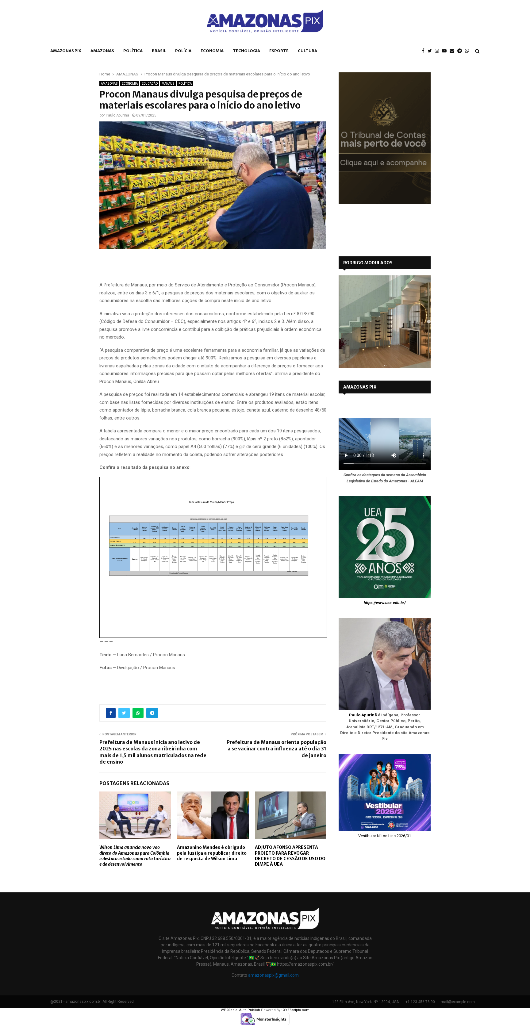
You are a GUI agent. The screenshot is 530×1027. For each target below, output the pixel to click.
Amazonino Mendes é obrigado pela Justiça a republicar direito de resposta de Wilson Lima (212, 853)
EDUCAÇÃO (150, 83)
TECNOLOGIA (246, 50)
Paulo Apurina (117, 115)
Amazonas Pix (65, 50)
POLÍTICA (133, 50)
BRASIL (159, 50)
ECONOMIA (212, 50)
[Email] (453, 51)
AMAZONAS (102, 50)
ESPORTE (279, 50)
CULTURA (307, 50)
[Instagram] (438, 51)
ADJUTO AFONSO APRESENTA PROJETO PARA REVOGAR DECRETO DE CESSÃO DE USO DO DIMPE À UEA (290, 856)
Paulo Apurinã (363, 715)
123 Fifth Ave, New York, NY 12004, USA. (366, 1002)
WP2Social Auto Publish (240, 1010)
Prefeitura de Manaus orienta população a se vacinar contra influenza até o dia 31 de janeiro (276, 748)
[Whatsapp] (468, 51)
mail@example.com (458, 1002)
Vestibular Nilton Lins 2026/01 (384, 835)
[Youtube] (446, 51)
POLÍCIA (183, 50)
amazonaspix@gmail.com (273, 975)
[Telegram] (461, 51)
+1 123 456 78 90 (420, 1002)
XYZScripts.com (296, 1010)
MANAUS (168, 83)
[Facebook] (425, 51)
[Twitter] (431, 51)
